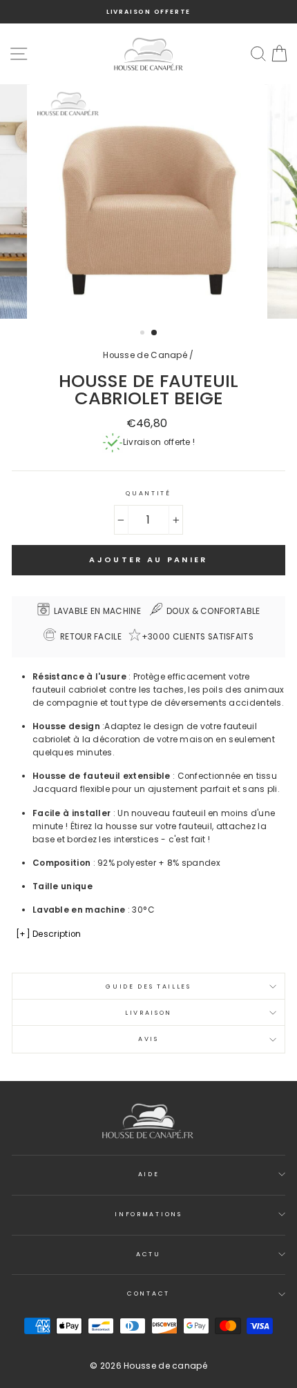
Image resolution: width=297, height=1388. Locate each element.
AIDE (149, 1174)
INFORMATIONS (148, 1214)
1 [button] (143, 333)
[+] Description (48, 934)
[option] (148, 12)
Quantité (148, 493)
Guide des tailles (148, 986)
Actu (148, 1254)
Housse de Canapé (145, 355)
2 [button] (154, 333)
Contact (148, 1293)
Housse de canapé (165, 1365)
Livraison (148, 1013)
